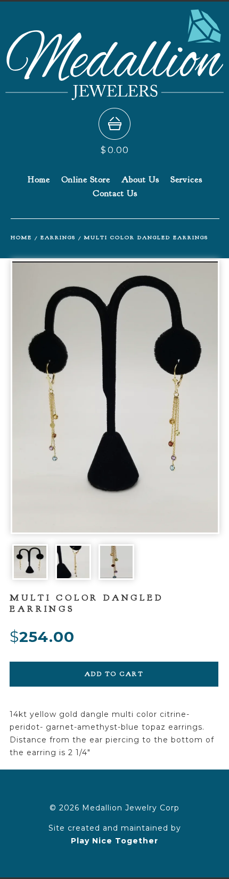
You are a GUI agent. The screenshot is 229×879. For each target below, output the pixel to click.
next (167, 397)
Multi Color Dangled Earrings (146, 237)
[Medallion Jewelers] (114, 95)
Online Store (85, 179)
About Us (140, 179)
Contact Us (115, 193)
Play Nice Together (114, 841)
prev (63, 397)
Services (186, 179)
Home (39, 179)
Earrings (58, 237)
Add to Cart (114, 674)
